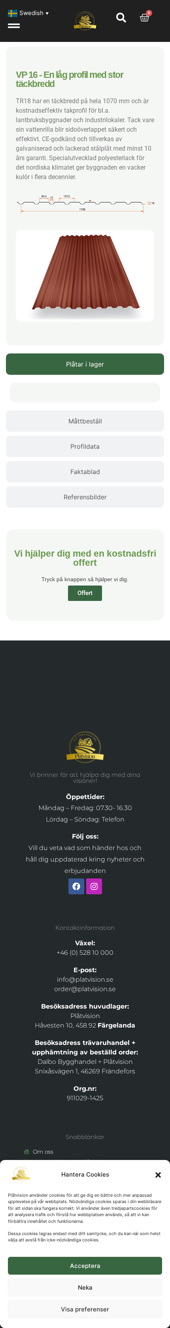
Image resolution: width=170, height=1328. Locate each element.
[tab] (85, 364)
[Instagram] (94, 886)
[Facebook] (76, 886)
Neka (85, 1287)
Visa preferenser (85, 1309)
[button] (158, 1175)
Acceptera (85, 1265)
